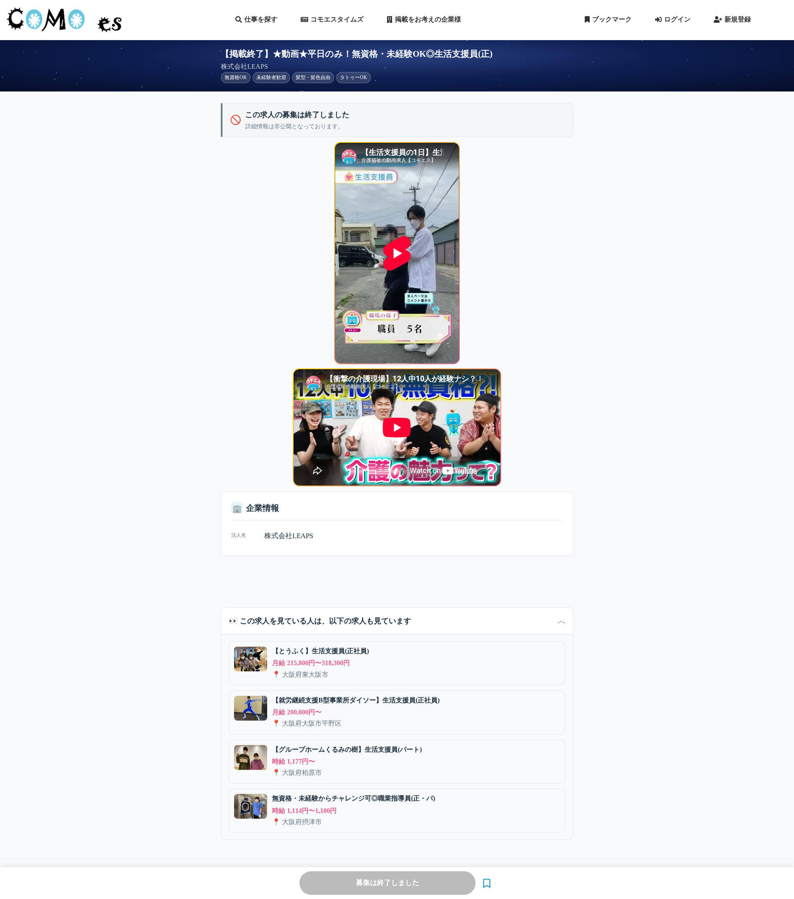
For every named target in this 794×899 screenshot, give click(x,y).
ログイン (677, 19)
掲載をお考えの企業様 (428, 19)
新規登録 (738, 19)
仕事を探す (260, 19)
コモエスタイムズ (337, 19)
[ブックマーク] (487, 883)
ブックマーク (612, 19)
